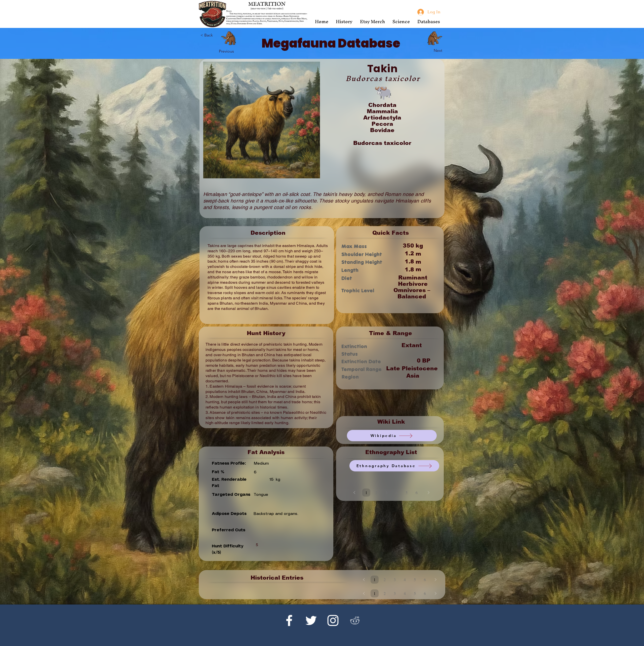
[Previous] (228, 38)
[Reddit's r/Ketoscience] (354, 620)
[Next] (434, 38)
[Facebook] (289, 620)
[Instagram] (333, 620)
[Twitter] (311, 620)
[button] (344, 21)
